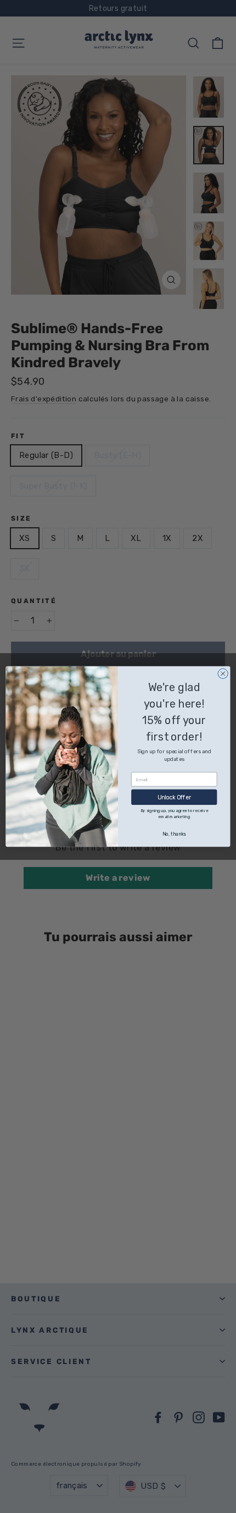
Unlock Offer (174, 797)
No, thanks (174, 834)
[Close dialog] (223, 673)
